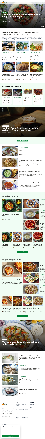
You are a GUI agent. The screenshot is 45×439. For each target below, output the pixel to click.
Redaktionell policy (22, 433)
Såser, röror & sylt (23, 181)
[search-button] (39, 2)
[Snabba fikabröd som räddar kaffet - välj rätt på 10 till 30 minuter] (22, 122)
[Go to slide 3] (43, 26)
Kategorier (4, 420)
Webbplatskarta (28, 433)
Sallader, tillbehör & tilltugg (7, 52)
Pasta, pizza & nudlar (23, 158)
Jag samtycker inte (10, 434)
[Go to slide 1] (41, 26)
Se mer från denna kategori (22, 140)
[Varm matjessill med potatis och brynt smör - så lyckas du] (22, 335)
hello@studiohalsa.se (6, 416)
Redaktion (32, 402)
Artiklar (17, 402)
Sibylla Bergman (4, 21)
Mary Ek (31, 407)
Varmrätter (4, 12)
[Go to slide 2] (42, 26)
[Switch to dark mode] (42, 2)
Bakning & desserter (7, 97)
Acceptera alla (10, 436)
